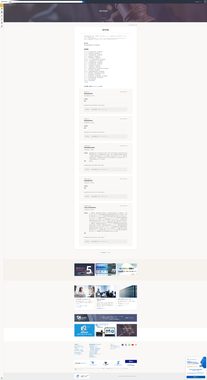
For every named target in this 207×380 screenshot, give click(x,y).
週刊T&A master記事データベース (95, 354)
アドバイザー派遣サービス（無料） (81, 305)
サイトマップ (80, 369)
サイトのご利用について (78, 354)
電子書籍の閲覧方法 (77, 352)
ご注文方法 (76, 348)
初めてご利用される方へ (78, 345)
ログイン (201, 1)
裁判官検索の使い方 (92, 356)
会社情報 (75, 369)
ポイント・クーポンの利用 (78, 351)
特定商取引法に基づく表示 (110, 368)
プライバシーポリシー (81, 368)
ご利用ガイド (76, 344)
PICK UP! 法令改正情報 (93, 351)
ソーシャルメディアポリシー (90, 368)
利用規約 (75, 368)
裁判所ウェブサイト (93, 86)
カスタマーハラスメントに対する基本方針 (122, 368)
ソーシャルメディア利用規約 (100, 368)
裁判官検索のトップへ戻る (105, 252)
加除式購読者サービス (93, 345)
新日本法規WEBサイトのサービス (95, 344)
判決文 (86, 109)
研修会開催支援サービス (101, 308)
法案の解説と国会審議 (93, 352)
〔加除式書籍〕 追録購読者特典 (94, 348)
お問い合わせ (113, 348)
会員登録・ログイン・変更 (78, 347)
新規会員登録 (197, 1)
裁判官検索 (91, 355)
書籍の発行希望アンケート (115, 345)
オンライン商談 (78, 307)
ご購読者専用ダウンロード (93, 347)
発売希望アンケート (121, 305)
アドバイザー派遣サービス (115, 347)
